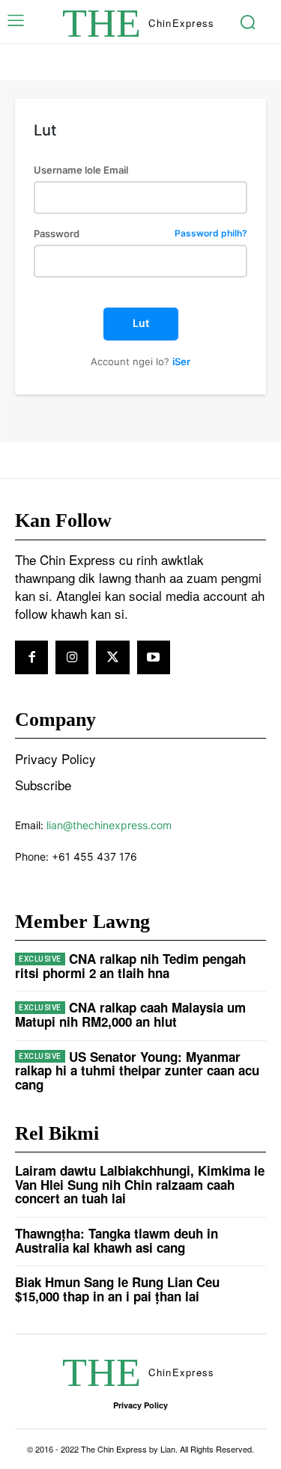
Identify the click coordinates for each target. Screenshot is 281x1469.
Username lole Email (81, 170)
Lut (141, 323)
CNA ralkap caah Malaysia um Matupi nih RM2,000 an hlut (130, 1014)
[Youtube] (153, 657)
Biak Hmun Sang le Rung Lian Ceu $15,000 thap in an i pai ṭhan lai (117, 1289)
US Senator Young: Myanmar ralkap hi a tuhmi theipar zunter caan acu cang (137, 1070)
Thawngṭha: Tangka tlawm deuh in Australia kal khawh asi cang (116, 1240)
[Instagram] (71, 657)
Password (140, 234)
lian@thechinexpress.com (109, 825)
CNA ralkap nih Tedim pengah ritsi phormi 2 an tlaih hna (130, 966)
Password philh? (211, 234)
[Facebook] (31, 657)
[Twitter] (112, 657)
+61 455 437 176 (94, 856)
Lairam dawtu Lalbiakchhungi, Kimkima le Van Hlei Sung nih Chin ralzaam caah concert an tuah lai (140, 1184)
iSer (181, 361)
